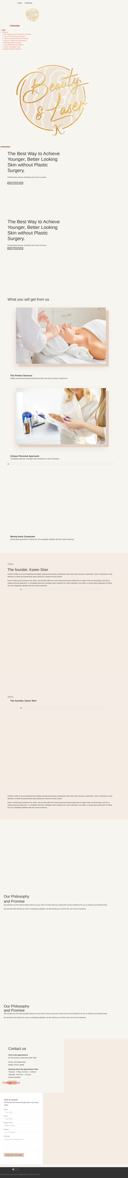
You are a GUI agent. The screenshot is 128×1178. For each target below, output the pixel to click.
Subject (6, 1129)
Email (6, 1116)
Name (6, 1109)
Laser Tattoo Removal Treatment (13, 44)
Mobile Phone (8, 1122)
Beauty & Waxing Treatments (12, 49)
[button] (53, 28)
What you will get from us (28, 299)
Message (7, 1136)
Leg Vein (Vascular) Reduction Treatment (16, 38)
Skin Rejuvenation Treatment (12, 42)
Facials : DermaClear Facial (12, 47)
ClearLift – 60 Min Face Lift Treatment (15, 40)
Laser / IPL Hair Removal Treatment (14, 36)
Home (4, 30)
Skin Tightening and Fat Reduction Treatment (17, 34)
